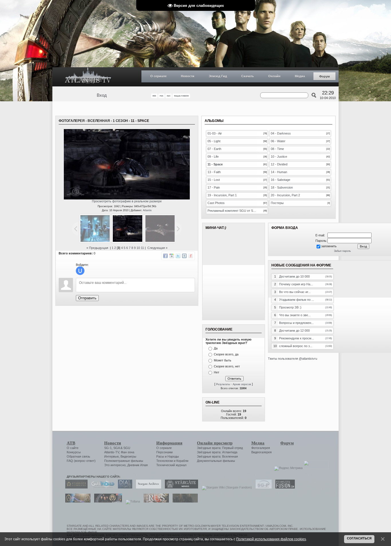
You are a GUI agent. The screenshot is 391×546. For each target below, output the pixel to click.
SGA (116, 448)
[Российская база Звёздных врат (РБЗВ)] (106, 501)
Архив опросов (242, 384)
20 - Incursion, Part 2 (285, 195)
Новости (187, 76)
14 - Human (279, 172)
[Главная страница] (88, 76)
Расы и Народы (167, 456)
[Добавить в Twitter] (178, 256)
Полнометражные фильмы (123, 460)
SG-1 (108, 448)
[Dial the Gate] (123, 487)
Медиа (300, 76)
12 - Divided (279, 164)
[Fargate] (155, 501)
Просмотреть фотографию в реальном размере (127, 201)
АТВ (71, 443)
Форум (324, 76)
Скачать (247, 76)
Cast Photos (216, 203)
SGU (126, 448)
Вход (102, 95)
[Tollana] (131, 501)
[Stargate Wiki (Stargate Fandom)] (225, 487)
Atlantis (147, 210)
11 (142, 248)
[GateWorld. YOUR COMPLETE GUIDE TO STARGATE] (101, 487)
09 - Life (213, 156)
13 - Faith (214, 172)
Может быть (222, 360)
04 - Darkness (281, 133)
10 (138, 248)
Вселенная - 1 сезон (108, 121)
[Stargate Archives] (147, 487)
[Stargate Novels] (180, 487)
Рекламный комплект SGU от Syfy (232, 210)
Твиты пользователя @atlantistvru (292, 358)
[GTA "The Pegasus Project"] (184, 501)
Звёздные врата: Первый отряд (220, 448)
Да (216, 348)
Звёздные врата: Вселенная (217, 456)
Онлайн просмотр (214, 443)
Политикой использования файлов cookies (271, 539)
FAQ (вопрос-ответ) (81, 460)
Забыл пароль (342, 251)
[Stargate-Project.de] (262, 487)
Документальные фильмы (216, 460)
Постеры (277, 203)
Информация (169, 443)
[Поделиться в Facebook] (165, 256)
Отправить (87, 298)
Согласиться (359, 538)
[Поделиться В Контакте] (184, 256)
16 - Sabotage (280, 179)
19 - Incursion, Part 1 (222, 195)
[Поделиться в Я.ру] (190, 256)
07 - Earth (214, 149)
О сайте (72, 448)
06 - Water (278, 141)
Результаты (223, 384)
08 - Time (277, 149)
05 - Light (214, 141)
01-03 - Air (215, 133)
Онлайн (274, 76)
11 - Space (215, 164)
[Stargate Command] (75, 487)
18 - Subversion (282, 187)
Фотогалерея (72, 121)
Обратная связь (78, 456)
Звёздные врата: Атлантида (217, 452)
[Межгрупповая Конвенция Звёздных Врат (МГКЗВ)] (76, 501)
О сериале (158, 76)
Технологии (164, 460)
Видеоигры (128, 456)
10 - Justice (279, 156)
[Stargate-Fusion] (283, 487)
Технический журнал (171, 465)
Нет (216, 372)
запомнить (329, 246)
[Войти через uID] (80, 270)
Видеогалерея (261, 452)
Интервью (111, 456)
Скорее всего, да (226, 354)
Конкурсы (74, 452)
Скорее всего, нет (227, 366)
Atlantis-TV (111, 452)
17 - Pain (214, 187)
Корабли (182, 460)
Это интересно (115, 465)
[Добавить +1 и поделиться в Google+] (171, 256)
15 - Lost (214, 179)
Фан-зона (127, 452)
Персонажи (164, 452)
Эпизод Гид (218, 76)
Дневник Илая (137, 465)
